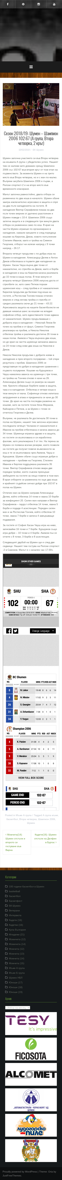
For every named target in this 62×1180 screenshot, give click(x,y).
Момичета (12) (17, 939)
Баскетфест (15, 901)
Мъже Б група (17, 972)
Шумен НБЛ (15, 977)
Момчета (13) (16, 953)
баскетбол (12, 819)
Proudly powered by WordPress (20, 1171)
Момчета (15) (16, 963)
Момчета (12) (16, 948)
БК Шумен (38, 150)
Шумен (31, 32)
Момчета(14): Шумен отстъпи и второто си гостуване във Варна (15, 842)
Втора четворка (28, 819)
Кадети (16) (15, 920)
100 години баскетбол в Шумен (26, 886)
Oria (50, 1171)
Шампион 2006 (46, 819)
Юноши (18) (16, 987)
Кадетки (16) (16, 925)
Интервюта (15, 915)
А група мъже (50, 815)
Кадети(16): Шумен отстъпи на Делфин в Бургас (45, 838)
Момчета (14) (16, 958)
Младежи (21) (17, 934)
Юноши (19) (16, 992)
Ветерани (14, 910)
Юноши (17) (16, 982)
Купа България (17, 929)
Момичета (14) (17, 944)
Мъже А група (24, 815)
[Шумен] (31, 23)
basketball (14, 891)
